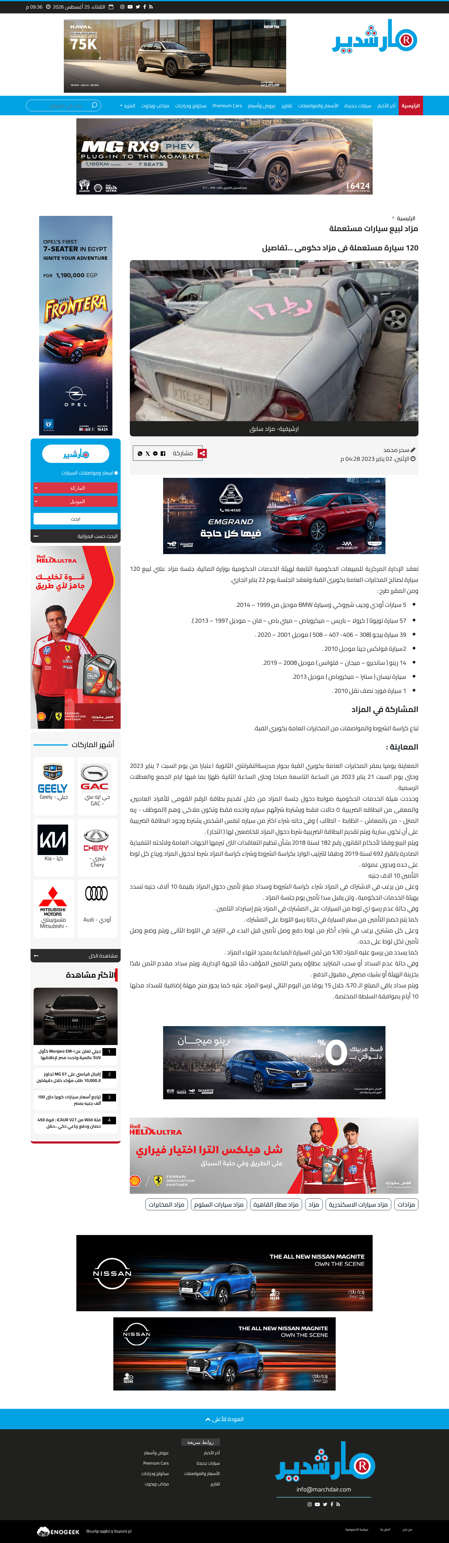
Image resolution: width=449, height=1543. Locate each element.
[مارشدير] (373, 36)
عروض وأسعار (262, 105)
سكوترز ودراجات (190, 105)
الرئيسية (406, 218)
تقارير (287, 105)
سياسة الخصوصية (356, 1529)
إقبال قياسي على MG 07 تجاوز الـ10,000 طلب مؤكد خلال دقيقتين (69, 1077)
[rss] (151, 7)
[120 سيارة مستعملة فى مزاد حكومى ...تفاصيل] (155, 453)
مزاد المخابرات (166, 1204)
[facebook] (144, 7)
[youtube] (130, 7)
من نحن (407, 1529)
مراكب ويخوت (155, 105)
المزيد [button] (128, 105)
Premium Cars (227, 105)
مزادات (406, 1204)
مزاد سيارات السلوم (219, 1204)
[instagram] (122, 7)
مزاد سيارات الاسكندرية (358, 1204)
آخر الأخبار (387, 105)
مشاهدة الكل (103, 955)
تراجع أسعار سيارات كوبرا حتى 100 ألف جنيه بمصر (69, 1100)
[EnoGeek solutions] (58, 1531)
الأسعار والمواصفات (318, 105)
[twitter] (138, 7)
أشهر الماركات (93, 744)
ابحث (75, 518)
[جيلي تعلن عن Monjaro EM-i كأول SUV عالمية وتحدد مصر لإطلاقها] (76, 1016)
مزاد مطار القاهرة (276, 1204)
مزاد (313, 1204)
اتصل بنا (385, 1529)
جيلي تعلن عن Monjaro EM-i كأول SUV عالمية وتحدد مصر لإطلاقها (69, 1054)
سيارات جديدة (358, 105)
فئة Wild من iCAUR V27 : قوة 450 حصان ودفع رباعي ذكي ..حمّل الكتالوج (69, 1123)
